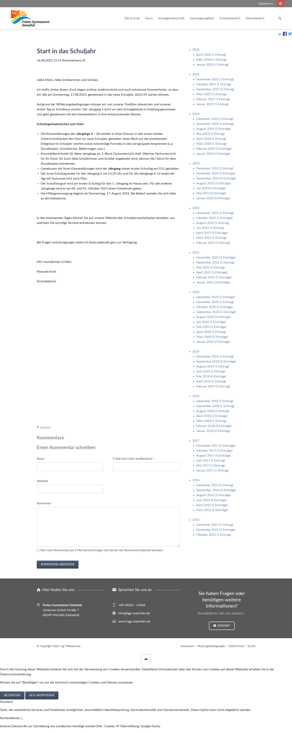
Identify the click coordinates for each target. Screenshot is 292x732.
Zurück (45, 427)
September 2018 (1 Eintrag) (215, 406)
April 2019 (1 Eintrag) (211, 381)
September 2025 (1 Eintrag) (215, 89)
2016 (195, 480)
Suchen (279, 18)
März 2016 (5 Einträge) (212, 510)
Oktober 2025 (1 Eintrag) (213, 84)
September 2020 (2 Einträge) (216, 312)
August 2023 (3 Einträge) (213, 183)
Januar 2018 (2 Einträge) (213, 431)
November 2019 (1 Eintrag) (215, 356)
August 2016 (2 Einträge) (213, 495)
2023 (195, 163)
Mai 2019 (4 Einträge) (211, 376)
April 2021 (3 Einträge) (211, 272)
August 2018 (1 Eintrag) (212, 411)
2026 (195, 49)
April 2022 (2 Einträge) (211, 232)
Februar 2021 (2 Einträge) (213, 277)
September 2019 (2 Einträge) (216, 361)
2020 (195, 292)
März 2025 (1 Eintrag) (211, 94)
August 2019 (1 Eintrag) (212, 366)
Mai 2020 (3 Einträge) (211, 327)
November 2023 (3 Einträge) (215, 173)
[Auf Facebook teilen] (285, 34)
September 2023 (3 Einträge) (216, 178)
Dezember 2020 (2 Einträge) (215, 297)
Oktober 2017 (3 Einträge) (214, 450)
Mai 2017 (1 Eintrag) (210, 465)
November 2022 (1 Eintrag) (215, 213)
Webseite (42, 481)
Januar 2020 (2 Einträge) (213, 341)
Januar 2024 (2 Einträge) (213, 153)
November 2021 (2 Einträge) (215, 257)
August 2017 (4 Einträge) (213, 455)
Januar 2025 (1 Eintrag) (212, 104)
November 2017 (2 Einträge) (215, 445)
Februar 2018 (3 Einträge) (213, 426)
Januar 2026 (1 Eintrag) (212, 64)
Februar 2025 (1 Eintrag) (213, 99)
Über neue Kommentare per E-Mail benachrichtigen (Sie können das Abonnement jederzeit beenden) (101, 550)
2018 (195, 396)
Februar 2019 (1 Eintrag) (213, 386)
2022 (195, 208)
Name (43, 458)
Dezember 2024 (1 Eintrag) (214, 119)
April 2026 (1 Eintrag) (211, 54)
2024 (195, 114)
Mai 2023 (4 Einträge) (211, 193)
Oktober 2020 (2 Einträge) (214, 307)
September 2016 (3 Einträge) (216, 490)
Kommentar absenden (57, 564)
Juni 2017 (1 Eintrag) (210, 460)
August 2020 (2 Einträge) (213, 317)
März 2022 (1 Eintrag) (211, 237)
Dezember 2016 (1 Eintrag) (214, 485)
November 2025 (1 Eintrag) (215, 79)
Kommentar (45, 503)
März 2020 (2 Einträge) (212, 336)
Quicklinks (264, 4)
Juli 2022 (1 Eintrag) (210, 227)
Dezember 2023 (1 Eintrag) (214, 168)
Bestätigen (12, 695)
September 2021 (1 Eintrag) (215, 262)
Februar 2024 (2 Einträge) (213, 148)
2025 (195, 74)
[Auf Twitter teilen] (290, 34)
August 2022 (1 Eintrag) (212, 223)
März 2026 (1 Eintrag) (211, 59)
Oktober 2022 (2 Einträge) (214, 218)
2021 (195, 252)
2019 (195, 351)
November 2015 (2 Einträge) (215, 529)
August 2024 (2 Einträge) (213, 128)
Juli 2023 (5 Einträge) (210, 188)
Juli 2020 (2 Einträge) (210, 322)
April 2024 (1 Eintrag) (211, 138)
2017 (195, 440)
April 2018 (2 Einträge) (211, 416)
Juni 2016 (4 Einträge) (211, 500)
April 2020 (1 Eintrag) (211, 331)
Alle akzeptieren (41, 695)
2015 (195, 519)
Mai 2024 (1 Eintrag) (210, 133)
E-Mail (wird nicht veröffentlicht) (133, 458)
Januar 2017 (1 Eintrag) (212, 470)
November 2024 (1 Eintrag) (215, 123)
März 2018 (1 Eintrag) (211, 421)
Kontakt (223, 625)
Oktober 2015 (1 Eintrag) (213, 534)
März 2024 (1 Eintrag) (211, 143)
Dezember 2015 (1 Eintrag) (214, 524)
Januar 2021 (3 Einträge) (213, 282)
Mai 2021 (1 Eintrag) (210, 267)
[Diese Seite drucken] (280, 34)
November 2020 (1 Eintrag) (215, 302)
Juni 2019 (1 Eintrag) (210, 371)
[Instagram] (280, 3)
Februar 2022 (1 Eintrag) (213, 242)
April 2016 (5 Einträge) (211, 505)
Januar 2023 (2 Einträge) (213, 198)
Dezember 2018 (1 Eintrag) (214, 401)
